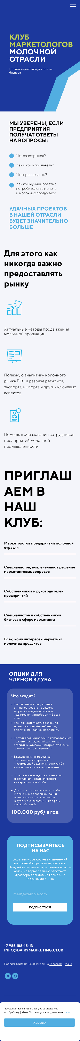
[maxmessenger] (15, 976)
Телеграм (55, 963)
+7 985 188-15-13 (18, 945)
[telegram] (8, 976)
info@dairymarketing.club (33, 950)
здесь (67, 1012)
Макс (68, 963)
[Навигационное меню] (73, 7)
